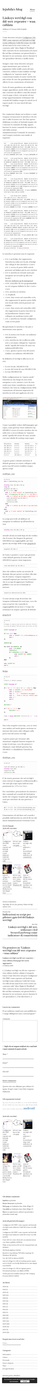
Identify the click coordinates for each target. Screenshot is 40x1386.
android (29, 1108)
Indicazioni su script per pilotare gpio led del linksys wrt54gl (18, 916)
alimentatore (22, 1105)
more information (14, 1381)
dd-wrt (12, 904)
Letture (5, 1357)
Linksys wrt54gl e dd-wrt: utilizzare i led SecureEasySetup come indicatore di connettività (27, 849)
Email (5, 1063)
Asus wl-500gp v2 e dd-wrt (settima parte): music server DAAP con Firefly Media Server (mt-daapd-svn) (7, 884)
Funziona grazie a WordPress (11, 1375)
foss (16, 904)
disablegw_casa (9, 757)
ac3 (24, 1102)
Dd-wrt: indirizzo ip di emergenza (19, 281)
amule (35, 1105)
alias (13, 1105)
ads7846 (30, 1102)
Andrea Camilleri (11, 1109)
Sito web (6, 1072)
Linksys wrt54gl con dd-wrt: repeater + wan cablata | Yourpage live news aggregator (18, 960)
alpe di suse (29, 1105)
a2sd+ (19, 1102)
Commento (6, 1019)
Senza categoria (8, 1363)
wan (9, 907)
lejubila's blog (12, 9)
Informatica (12, 902)
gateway (20, 904)
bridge (7, 904)
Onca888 (6, 1209)
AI (3, 1105)
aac (22, 1102)
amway (4, 1109)
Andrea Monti (19, 1109)
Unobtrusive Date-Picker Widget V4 (22, 1206)
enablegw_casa (9, 474)
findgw (5, 671)
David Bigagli (8, 826)
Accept (25, 1381)
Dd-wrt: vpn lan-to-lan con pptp (17, 843)
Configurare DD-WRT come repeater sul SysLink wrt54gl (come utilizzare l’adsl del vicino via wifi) (19, 40)
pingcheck (31, 543)
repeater (5, 907)
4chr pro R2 (14, 1102)
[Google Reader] (8, 1369)
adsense (34, 1102)
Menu (32, 9)
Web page (6, 1206)
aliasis (16, 1105)
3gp (4, 1102)
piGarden (13, 1200)
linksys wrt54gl (28, 904)
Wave (4, 1366)
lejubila (24, 29)
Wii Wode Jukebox (9, 1250)
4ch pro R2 (8, 1102)
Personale (6, 1360)
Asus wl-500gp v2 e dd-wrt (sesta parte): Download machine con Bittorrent (27, 881)
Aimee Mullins (8, 1105)
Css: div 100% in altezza (10, 1258)
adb (26, 1102)
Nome (5, 1054)
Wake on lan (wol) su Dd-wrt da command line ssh (20, 1245)
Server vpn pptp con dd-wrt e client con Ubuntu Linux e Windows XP (17, 880)
